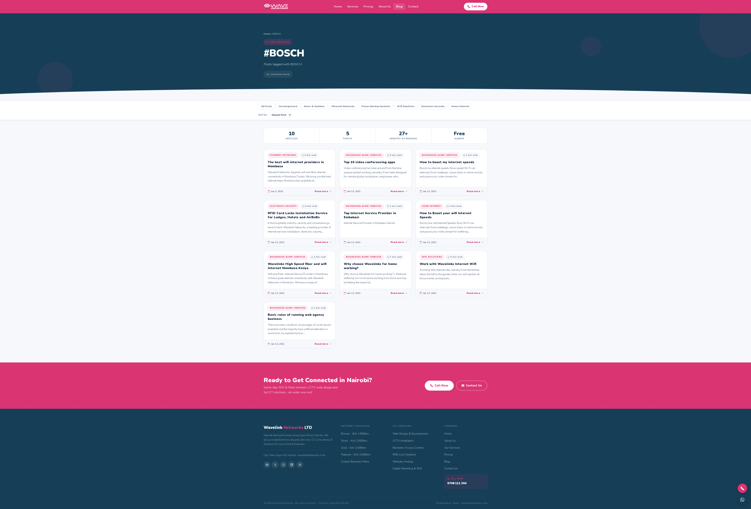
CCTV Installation (403, 441)
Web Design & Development (410, 434)
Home (338, 6)
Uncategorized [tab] (288, 106)
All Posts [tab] (266, 106)
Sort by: (262, 114)
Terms (456, 503)
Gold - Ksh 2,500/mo (353, 448)
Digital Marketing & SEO (407, 468)
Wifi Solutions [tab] (406, 106)
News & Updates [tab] (314, 106)
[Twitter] (275, 464)
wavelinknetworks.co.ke (474, 503)
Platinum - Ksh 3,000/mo (355, 454)
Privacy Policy (443, 503)
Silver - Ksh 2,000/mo (354, 441)
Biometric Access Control (408, 448)
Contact (413, 6)
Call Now (478, 6)
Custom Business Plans (355, 461)
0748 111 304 (456, 483)
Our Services (452, 448)
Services (352, 6)
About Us (384, 6)
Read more (321, 191)
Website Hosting (403, 461)
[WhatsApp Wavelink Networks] (742, 499)
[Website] (299, 464)
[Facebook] (267, 464)
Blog (399, 6)
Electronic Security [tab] (433, 106)
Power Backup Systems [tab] (375, 106)
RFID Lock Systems (404, 454)
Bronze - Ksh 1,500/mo (355, 434)
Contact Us (474, 385)
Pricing (368, 6)
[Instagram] (283, 464)
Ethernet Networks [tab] (343, 106)
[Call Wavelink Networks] (742, 488)
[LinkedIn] (291, 464)
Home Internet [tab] (460, 106)
